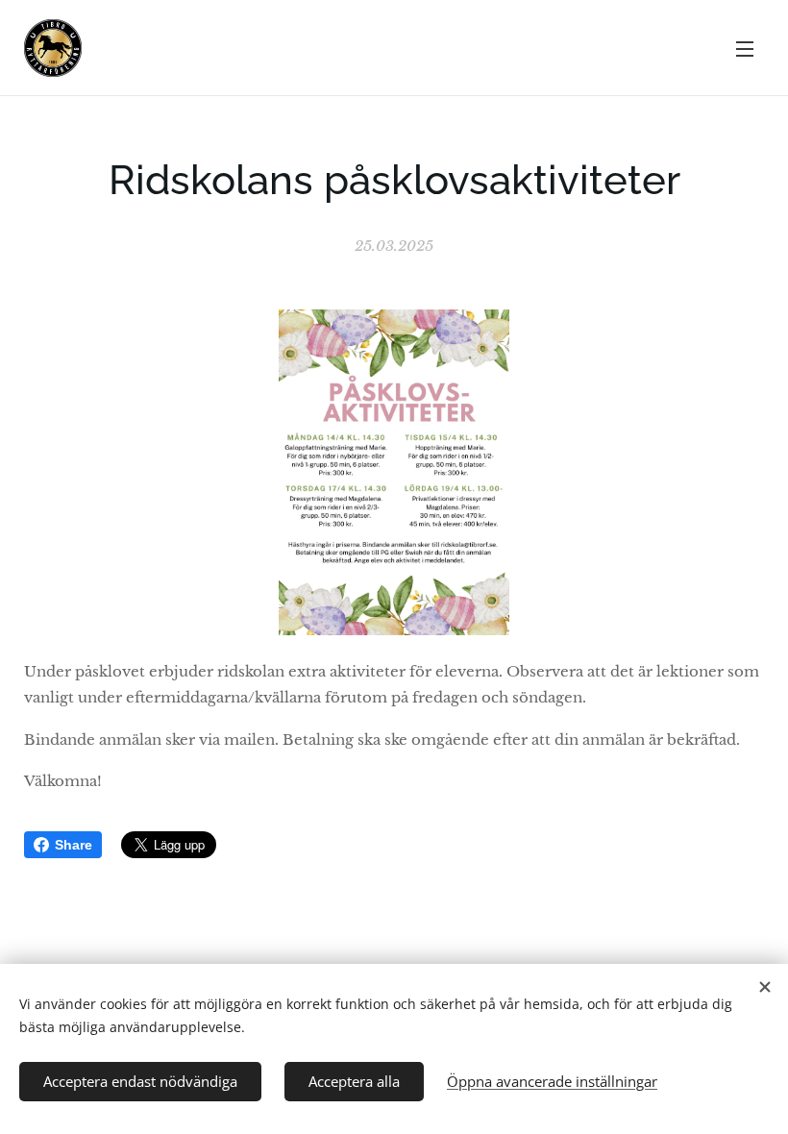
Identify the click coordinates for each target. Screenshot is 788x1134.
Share (73, 844)
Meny (745, 48)
